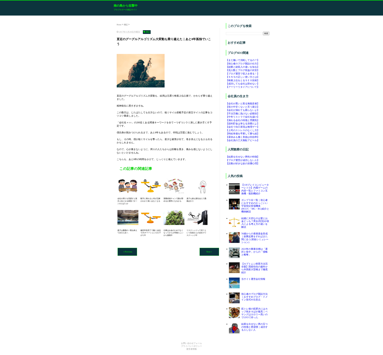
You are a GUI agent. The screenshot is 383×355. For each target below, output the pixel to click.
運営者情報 (191, 349)
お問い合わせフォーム (191, 343)
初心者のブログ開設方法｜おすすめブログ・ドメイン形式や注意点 (254, 297)
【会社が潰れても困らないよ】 (242, 110)
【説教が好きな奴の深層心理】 (242, 163)
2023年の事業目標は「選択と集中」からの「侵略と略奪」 (254, 252)
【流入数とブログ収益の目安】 (242, 70)
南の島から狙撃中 (126, 5)
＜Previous (127, 252)
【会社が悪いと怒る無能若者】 (242, 103)
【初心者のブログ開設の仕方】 (242, 63)
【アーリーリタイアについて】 (242, 87)
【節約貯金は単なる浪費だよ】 (242, 123)
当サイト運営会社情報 (253, 279)
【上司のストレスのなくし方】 (242, 130)
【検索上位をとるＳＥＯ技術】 (242, 80)
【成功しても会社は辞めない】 (242, 83)
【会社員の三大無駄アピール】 (242, 140)
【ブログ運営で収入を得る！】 (242, 73)
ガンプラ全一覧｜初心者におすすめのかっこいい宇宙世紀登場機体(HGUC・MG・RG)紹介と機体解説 (255, 206)
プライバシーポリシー (191, 346)
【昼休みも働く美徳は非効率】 (242, 137)
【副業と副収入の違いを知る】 (242, 67)
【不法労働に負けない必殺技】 (242, 113)
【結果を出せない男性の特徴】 (242, 156)
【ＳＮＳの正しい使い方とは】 (242, 77)
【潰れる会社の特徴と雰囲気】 (242, 120)
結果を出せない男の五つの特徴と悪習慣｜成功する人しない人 (254, 327)
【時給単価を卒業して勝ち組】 (242, 133)
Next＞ (209, 252)
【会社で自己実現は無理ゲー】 (242, 127)
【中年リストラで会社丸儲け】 (242, 117)
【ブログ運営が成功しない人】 (242, 160)
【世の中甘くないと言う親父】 (242, 107)
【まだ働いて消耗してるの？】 (242, 60)
